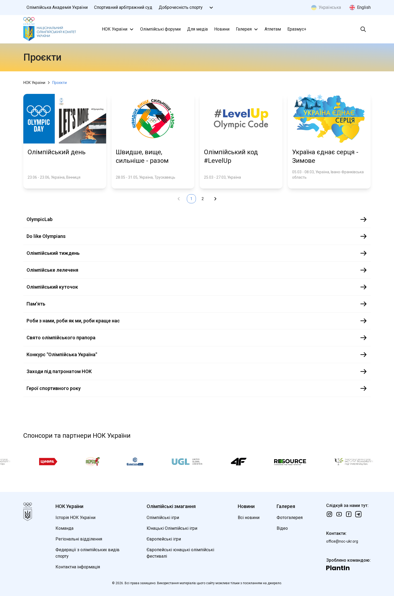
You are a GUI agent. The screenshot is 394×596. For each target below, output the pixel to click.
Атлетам (273, 29)
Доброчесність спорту (181, 7)
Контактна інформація (77, 566)
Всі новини (248, 517)
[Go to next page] (215, 199)
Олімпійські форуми (160, 29)
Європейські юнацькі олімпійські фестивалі (180, 553)
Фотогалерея (290, 517)
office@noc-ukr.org (342, 541)
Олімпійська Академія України (57, 7)
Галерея (244, 29)
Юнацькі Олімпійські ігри (172, 528)
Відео (282, 528)
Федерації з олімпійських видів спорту (87, 553)
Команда (64, 528)
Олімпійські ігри (163, 517)
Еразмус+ (296, 29)
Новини (221, 29)
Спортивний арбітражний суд (123, 7)
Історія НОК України (75, 517)
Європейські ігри (164, 539)
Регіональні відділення (78, 539)
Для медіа (197, 29)
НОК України (114, 29)
